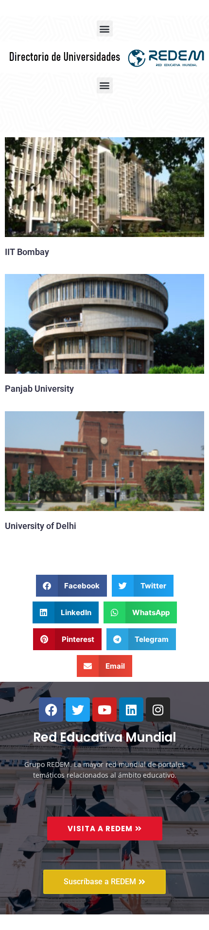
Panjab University (39, 388)
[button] (105, 28)
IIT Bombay (27, 252)
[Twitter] (78, 709)
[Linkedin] (131, 709)
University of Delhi (40, 526)
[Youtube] (104, 709)
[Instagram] (158, 709)
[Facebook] (51, 709)
